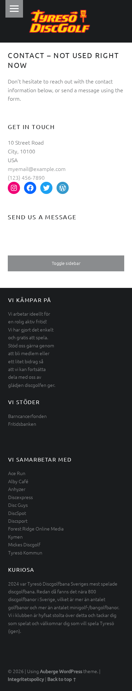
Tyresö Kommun (25, 552)
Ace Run (16, 473)
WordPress (70, 671)
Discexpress (20, 497)
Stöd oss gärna (23, 345)
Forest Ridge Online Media (36, 528)
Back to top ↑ (61, 679)
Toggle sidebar (66, 263)
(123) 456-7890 (26, 177)
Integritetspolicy (26, 679)
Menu (14, 9)
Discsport (17, 520)
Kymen (15, 536)
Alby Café (18, 481)
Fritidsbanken (22, 423)
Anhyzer (16, 489)
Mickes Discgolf (24, 544)
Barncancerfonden (27, 416)
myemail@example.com (37, 168)
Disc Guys (18, 504)
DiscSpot (17, 513)
